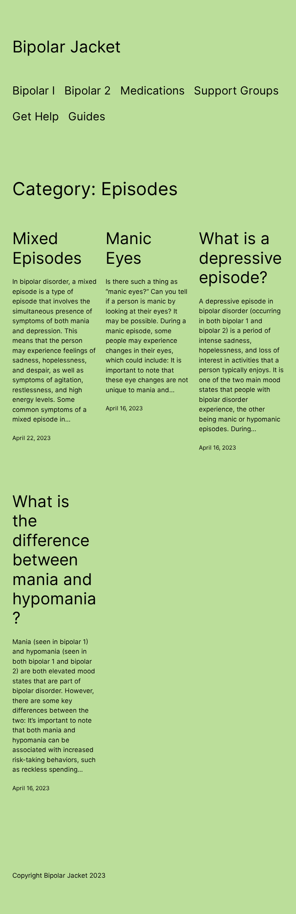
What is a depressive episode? (240, 258)
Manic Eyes (128, 248)
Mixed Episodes (47, 248)
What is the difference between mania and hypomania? (54, 559)
